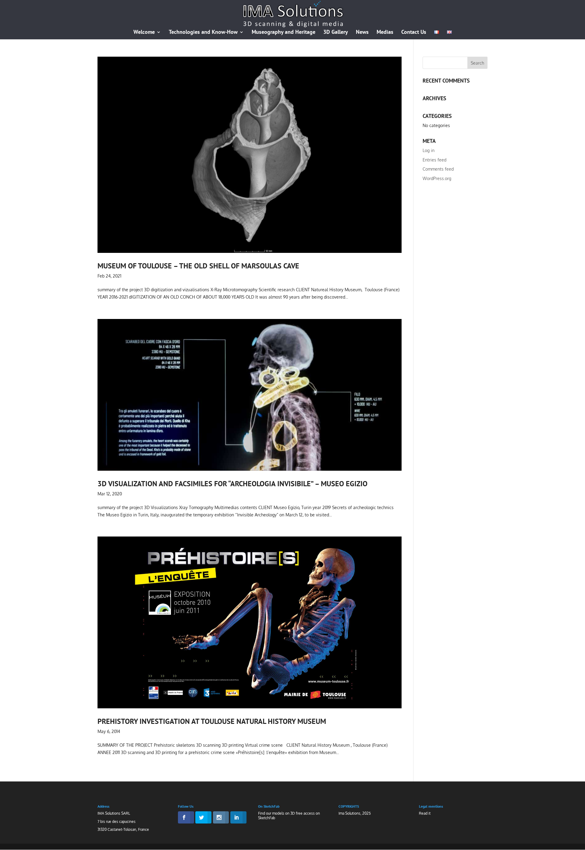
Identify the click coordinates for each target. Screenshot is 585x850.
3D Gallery (335, 32)
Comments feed (438, 169)
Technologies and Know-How (203, 32)
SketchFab (266, 818)
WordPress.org (437, 178)
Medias (385, 32)
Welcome (144, 32)
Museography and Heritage (283, 32)
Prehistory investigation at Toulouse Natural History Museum (212, 721)
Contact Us (413, 32)
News (362, 32)
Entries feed (434, 159)
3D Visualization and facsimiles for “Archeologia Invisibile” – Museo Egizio (232, 483)
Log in (428, 150)
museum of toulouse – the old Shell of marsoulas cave (198, 266)
